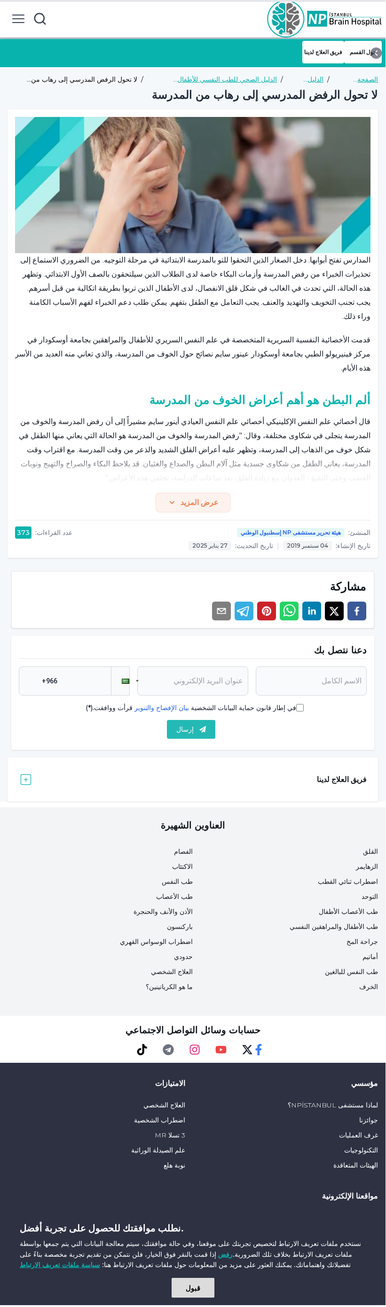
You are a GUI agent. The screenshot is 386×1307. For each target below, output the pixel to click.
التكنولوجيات (361, 1150)
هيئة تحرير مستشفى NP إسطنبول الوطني (291, 532)
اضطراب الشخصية (159, 1120)
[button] (120, 681)
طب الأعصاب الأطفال (348, 911)
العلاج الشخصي (172, 971)
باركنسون (180, 926)
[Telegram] (168, 1049)
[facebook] (356, 611)
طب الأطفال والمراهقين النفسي (334, 926)
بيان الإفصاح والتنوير (162, 708)
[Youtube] (221, 1049)
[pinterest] (266, 611)
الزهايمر (367, 866)
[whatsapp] (289, 611)
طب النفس (177, 881)
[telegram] (244, 611)
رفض (225, 1254)
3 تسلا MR (170, 1135)
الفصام (183, 851)
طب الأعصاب (174, 896)
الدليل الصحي (313, 79)
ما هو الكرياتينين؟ (169, 986)
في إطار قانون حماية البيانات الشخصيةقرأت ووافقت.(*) (191, 708)
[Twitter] (247, 1049)
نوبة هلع (174, 1165)
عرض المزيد (200, 502)
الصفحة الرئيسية (366, 79)
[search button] (40, 19)
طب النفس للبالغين (351, 971)
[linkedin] (311, 611)
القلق (370, 851)
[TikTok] (142, 1049)
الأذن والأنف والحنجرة (163, 911)
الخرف (368, 986)
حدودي (183, 956)
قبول (193, 1287)
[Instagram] (194, 1049)
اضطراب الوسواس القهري (156, 941)
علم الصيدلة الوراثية (158, 1150)
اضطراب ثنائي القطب (348, 881)
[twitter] (334, 611)
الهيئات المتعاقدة (355, 1165)
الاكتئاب (182, 866)
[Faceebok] (258, 1049)
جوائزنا (368, 1120)
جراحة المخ (362, 941)
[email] (221, 611)
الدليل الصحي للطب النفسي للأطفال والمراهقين (227, 79)
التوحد (370, 896)
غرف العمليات (358, 1135)
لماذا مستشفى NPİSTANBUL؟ (333, 1105)
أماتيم (370, 956)
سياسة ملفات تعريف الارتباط (60, 1264)
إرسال (185, 729)
